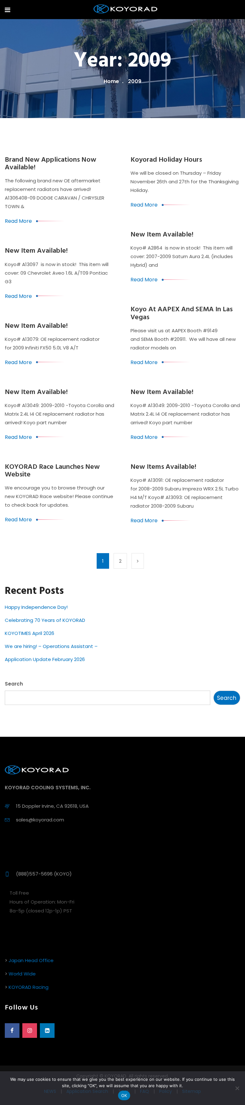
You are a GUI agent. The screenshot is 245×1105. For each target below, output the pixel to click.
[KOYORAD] (125, 9)
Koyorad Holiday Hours (166, 159)
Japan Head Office (31, 960)
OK (124, 1095)
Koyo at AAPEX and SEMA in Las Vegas (181, 313)
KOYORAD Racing (28, 987)
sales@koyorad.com (40, 819)
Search (14, 683)
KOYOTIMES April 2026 (29, 633)
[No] (237, 1088)
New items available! (163, 467)
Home (111, 81)
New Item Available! (161, 392)
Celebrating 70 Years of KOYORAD (45, 620)
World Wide (22, 973)
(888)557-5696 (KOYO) (44, 873)
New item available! (161, 234)
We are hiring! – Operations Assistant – (51, 646)
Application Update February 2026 (45, 659)
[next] (137, 561)
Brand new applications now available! (50, 163)
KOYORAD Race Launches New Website (52, 470)
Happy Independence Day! (36, 607)
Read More (18, 221)
